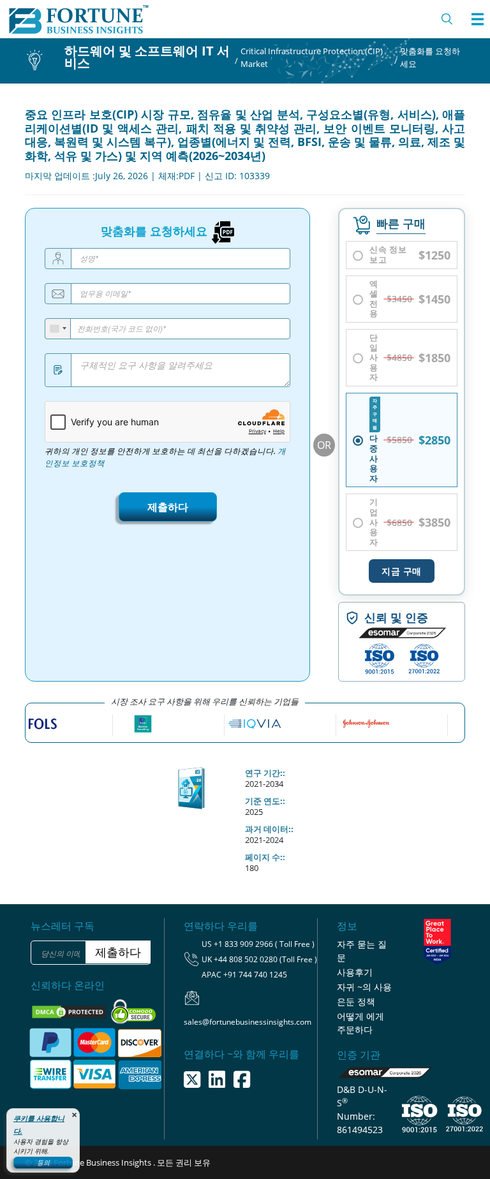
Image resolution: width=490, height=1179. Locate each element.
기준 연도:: (265, 801)
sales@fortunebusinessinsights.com (247, 1021)
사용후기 (355, 972)
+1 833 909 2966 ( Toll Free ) (264, 944)
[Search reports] (447, 19)
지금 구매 (402, 571)
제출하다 (167, 507)
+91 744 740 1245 (255, 974)
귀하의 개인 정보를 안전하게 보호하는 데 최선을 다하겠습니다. (165, 457)
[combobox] (58, 329)
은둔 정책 (356, 1001)
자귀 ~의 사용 (364, 987)
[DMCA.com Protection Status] (70, 1010)
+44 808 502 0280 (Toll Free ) (265, 959)
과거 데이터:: (269, 829)
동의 (43, 1162)
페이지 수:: (265, 857)
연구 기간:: (265, 773)
